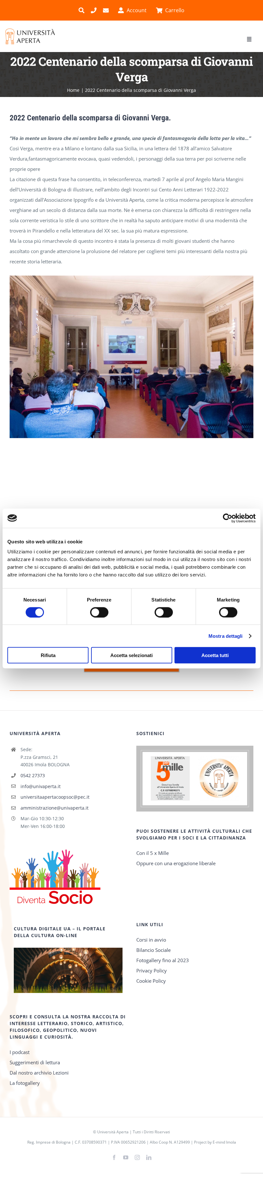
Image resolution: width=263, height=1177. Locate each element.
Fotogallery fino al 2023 (162, 960)
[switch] (99, 612)
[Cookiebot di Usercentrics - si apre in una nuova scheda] (227, 518)
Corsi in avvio (151, 939)
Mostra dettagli (225, 635)
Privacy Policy (151, 970)
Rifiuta (48, 655)
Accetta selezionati (131, 655)
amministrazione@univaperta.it (55, 808)
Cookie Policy (151, 981)
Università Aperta (113, 1132)
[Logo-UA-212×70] (30, 30)
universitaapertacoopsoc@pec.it (55, 797)
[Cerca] (81, 10)
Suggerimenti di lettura (35, 1062)
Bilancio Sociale (153, 950)
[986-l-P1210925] (131, 279)
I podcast (20, 1052)
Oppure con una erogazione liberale (176, 863)
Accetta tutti (215, 655)
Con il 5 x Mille (152, 853)
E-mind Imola (224, 1142)
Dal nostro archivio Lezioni (39, 1072)
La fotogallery (25, 1083)
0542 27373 (33, 775)
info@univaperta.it (41, 786)
